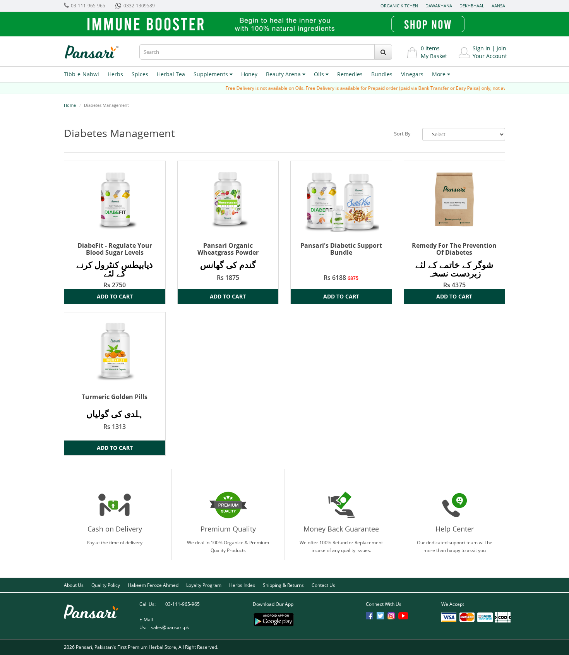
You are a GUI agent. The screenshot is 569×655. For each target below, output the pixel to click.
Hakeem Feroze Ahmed (153, 585)
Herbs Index (242, 585)
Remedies (350, 74)
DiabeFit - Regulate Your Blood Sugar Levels (114, 249)
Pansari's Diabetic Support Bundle (341, 249)
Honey (249, 74)
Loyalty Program (203, 585)
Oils (320, 74)
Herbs (115, 74)
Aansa (498, 6)
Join (501, 48)
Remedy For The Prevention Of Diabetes (454, 249)
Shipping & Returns (283, 585)
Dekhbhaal (471, 6)
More (439, 74)
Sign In (481, 48)
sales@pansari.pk (170, 627)
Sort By (402, 133)
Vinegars (412, 74)
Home (70, 105)
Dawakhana (438, 6)
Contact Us (323, 585)
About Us (74, 585)
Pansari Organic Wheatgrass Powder (228, 249)
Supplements (212, 74)
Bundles (381, 74)
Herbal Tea (171, 74)
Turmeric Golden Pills (114, 397)
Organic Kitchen (399, 6)
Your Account (490, 56)
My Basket (434, 56)
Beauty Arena (284, 74)
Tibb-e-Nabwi (81, 74)
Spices (140, 74)
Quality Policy (105, 585)
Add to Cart (115, 296)
